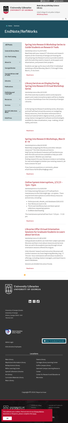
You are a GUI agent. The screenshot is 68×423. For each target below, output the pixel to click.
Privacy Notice (39, 412)
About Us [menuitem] (7, 62)
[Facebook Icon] (38, 302)
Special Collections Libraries (14, 371)
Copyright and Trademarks (55, 405)
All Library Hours (42, 14)
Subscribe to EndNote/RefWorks (24, 275)
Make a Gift (46, 1)
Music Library (9, 380)
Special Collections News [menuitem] (10, 112)
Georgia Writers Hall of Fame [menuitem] (11, 74)
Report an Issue (41, 392)
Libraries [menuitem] (7, 81)
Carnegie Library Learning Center (47, 362)
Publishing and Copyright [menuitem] (10, 93)
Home (10, 26)
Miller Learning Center (12, 368)
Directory (33, 407)
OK (7, 418)
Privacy (50, 411)
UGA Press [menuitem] (8, 118)
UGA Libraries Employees (13, 347)
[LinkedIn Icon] (30, 302)
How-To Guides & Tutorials (54, 341)
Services (16, 26)
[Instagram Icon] (34, 302)
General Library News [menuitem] (12, 51)
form (34, 414)
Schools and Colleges (36, 405)
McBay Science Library (12, 365)
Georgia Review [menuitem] (10, 68)
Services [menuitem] (6, 105)
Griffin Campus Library (43, 365)
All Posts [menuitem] (8, 45)
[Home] (18, 10)
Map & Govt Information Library (15, 362)
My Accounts (59, 1)
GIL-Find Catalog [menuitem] (10, 56)
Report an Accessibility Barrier (54, 408)
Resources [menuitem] (7, 100)
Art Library (8, 374)
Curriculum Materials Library (14, 377)
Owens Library (41, 359)
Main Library (9, 359)
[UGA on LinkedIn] (53, 417)
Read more (30, 75)
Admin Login (9, 342)
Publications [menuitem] (9, 86)
